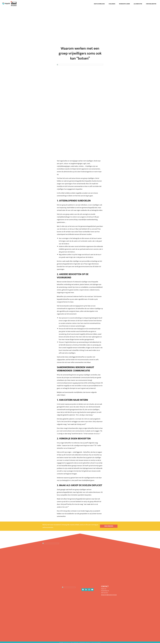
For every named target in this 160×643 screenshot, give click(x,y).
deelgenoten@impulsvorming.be (109, 595)
